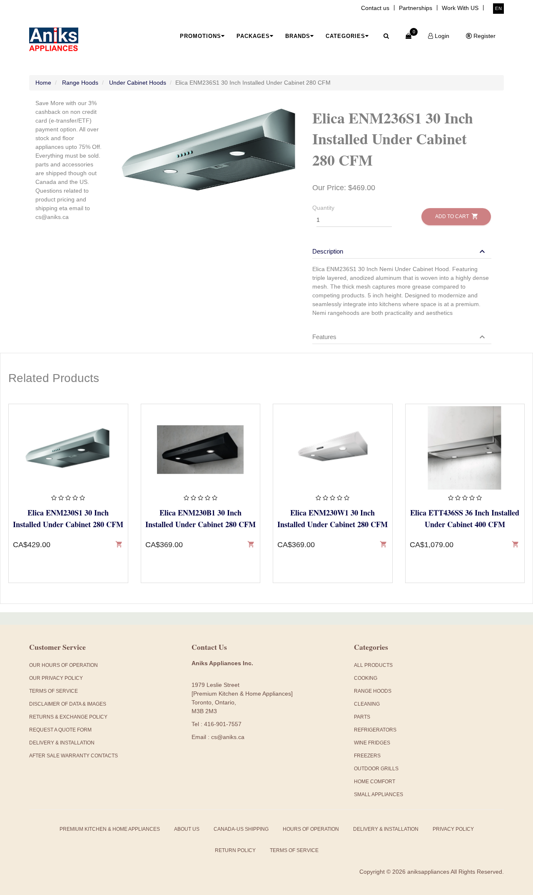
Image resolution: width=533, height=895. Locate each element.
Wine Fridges (372, 743)
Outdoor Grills (376, 769)
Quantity (323, 207)
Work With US (460, 8)
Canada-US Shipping (241, 829)
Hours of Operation (311, 829)
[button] (399, 251)
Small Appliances (378, 794)
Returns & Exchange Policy (68, 717)
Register (484, 36)
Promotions (200, 36)
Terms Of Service (53, 691)
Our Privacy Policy (56, 678)
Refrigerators (375, 730)
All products (373, 665)
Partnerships (415, 8)
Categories (345, 36)
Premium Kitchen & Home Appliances (110, 829)
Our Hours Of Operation (63, 665)
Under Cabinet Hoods (137, 82)
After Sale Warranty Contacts (73, 756)
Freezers (367, 756)
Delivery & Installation (62, 743)
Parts (362, 717)
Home (43, 82)
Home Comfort (374, 781)
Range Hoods (80, 82)
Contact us (375, 8)
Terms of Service (294, 850)
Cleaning (367, 704)
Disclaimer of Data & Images (67, 704)
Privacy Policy (453, 829)
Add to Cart (456, 216)
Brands (297, 36)
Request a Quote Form (60, 730)
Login (441, 36)
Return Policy (235, 850)
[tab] (401, 247)
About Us (186, 829)
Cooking (365, 678)
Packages (253, 36)
